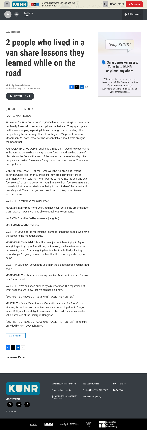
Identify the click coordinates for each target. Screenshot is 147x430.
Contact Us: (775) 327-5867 (95, 390)
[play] (8, 14)
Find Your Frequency (92, 397)
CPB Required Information (64, 384)
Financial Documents (61, 390)
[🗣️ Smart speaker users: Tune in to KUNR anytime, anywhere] (119, 44)
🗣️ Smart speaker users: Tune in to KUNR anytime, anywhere (119, 66)
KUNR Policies (119, 384)
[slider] (21, 14)
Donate (135, 4)
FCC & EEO (118, 390)
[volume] (16, 14)
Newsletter (117, 4)
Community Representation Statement (64, 397)
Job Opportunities (91, 384)
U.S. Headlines (13, 31)
